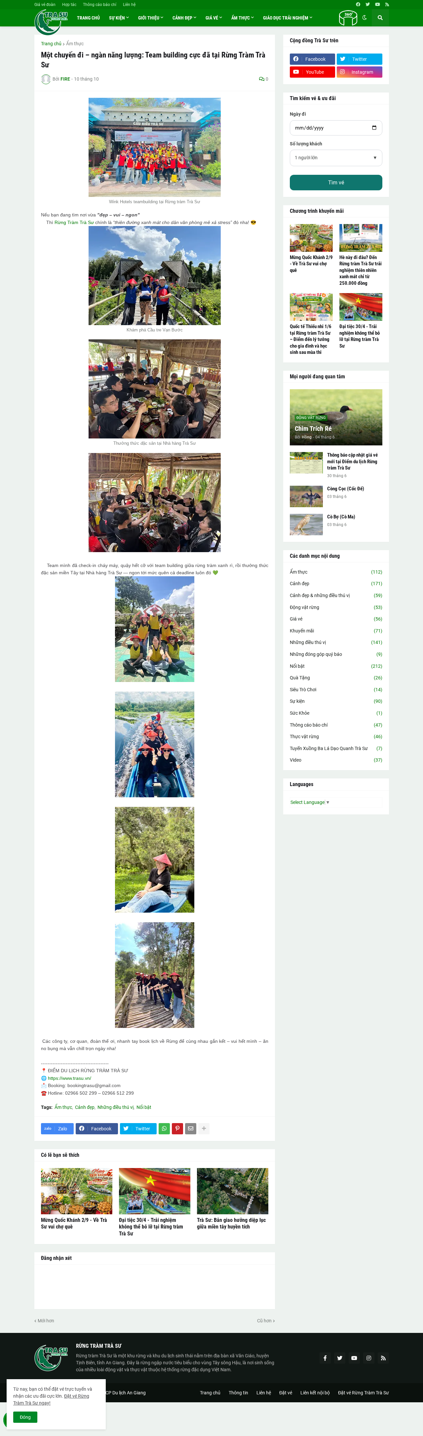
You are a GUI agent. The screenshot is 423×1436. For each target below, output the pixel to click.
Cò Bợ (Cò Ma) (341, 517)
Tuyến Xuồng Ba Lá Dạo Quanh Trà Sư (336, 748)
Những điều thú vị (115, 1107)
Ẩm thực (75, 43)
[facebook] (358, 4)
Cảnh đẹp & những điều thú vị (336, 595)
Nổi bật (143, 1107)
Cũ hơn (264, 1320)
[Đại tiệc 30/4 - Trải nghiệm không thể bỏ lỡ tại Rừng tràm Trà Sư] (154, 1191)
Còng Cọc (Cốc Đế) (345, 489)
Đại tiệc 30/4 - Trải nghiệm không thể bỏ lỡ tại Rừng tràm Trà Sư (151, 1227)
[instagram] (368, 1358)
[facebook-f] (325, 1358)
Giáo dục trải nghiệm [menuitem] (285, 17)
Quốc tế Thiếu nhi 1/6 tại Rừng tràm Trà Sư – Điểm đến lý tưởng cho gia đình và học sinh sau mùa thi (310, 339)
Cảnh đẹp (85, 1107)
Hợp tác (69, 4)
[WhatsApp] (164, 1128)
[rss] (387, 4)
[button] (348, 17)
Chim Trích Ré (313, 429)
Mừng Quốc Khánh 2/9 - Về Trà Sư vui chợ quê (74, 1223)
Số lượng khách (306, 143)
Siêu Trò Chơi (336, 689)
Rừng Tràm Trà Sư (74, 222)
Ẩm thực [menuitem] (240, 17)
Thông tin (238, 1392)
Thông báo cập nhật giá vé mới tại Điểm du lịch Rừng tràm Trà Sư (352, 461)
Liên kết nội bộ (315, 1392)
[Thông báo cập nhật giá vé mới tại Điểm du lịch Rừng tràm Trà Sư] (306, 462)
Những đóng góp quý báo (336, 654)
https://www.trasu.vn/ (69, 1078)
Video (336, 760)
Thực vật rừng (336, 736)
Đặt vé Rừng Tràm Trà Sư (363, 1392)
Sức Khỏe (336, 713)
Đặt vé (285, 1392)
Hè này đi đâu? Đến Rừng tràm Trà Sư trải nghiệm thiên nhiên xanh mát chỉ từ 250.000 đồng (360, 270)
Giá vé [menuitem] (212, 17)
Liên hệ (129, 4)
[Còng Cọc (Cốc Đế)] (306, 496)
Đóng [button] (25, 1417)
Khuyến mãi (336, 630)
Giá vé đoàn (45, 4)
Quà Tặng (336, 677)
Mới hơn (46, 1320)
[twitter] (367, 4)
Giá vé (336, 619)
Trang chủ (51, 43)
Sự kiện (336, 701)
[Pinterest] (177, 1128)
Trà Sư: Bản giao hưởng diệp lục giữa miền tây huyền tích (231, 1223)
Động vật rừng (336, 607)
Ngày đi (298, 114)
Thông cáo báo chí (99, 4)
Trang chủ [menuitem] (88, 17)
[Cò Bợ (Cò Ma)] (306, 524)
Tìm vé (336, 182)
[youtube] (377, 4)
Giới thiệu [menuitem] (148, 17)
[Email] (190, 1128)
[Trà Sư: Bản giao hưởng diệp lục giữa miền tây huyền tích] (232, 1191)
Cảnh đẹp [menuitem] (182, 17)
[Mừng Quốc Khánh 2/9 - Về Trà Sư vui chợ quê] (76, 1191)
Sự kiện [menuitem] (117, 17)
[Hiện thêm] (204, 1128)
